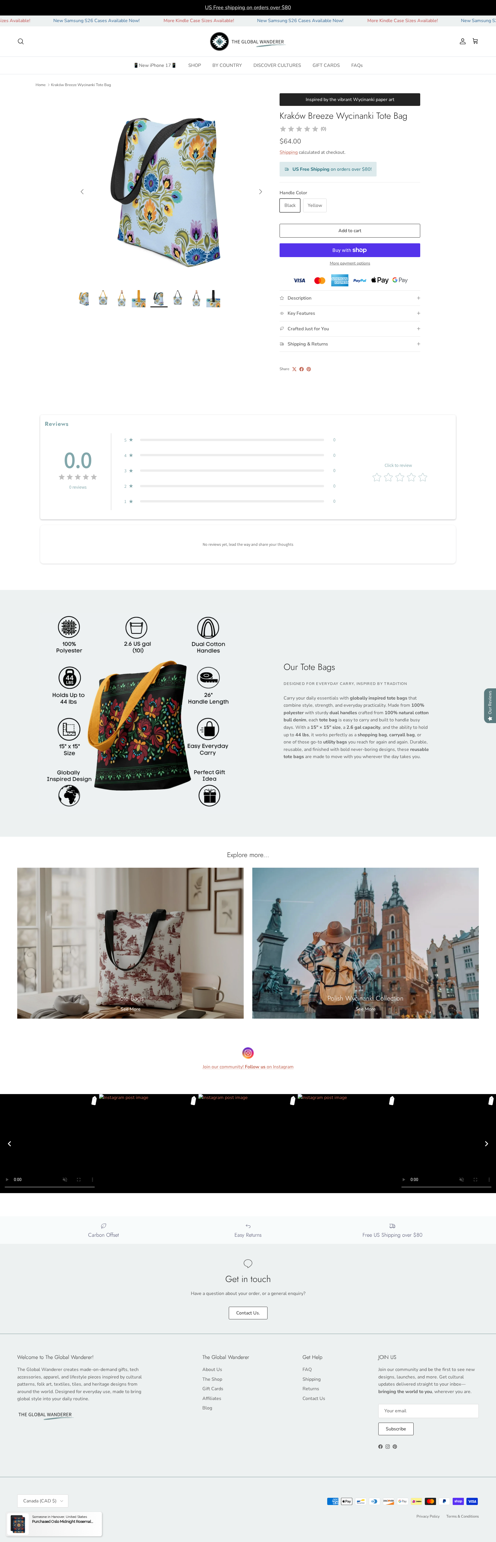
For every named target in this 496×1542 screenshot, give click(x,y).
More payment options (350, 263)
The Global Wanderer (49, 1515)
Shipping (289, 152)
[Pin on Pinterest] (309, 369)
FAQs (357, 65)
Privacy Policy (428, 1516)
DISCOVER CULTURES (277, 65)
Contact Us (314, 1398)
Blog (207, 1408)
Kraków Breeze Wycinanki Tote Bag (81, 84)
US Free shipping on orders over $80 (248, 7)
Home (41, 84)
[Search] (20, 41)
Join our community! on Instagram (248, 1067)
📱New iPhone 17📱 (155, 65)
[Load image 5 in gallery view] (171, 188)
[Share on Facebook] (301, 369)
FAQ (307, 1369)
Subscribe (396, 1429)
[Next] (486, 1143)
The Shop (212, 1379)
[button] (229, 439)
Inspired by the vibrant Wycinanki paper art (350, 99)
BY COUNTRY (227, 65)
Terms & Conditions (462, 1516)
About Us (212, 1369)
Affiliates (211, 1398)
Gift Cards (212, 1389)
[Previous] (9, 1143)
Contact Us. (248, 1313)
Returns (311, 1389)
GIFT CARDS (326, 65)
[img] (299, 129)
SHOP (194, 65)
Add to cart (349, 231)
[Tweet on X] (294, 369)
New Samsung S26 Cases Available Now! (44, 21)
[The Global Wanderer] (248, 41)
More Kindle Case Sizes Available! (146, 21)
